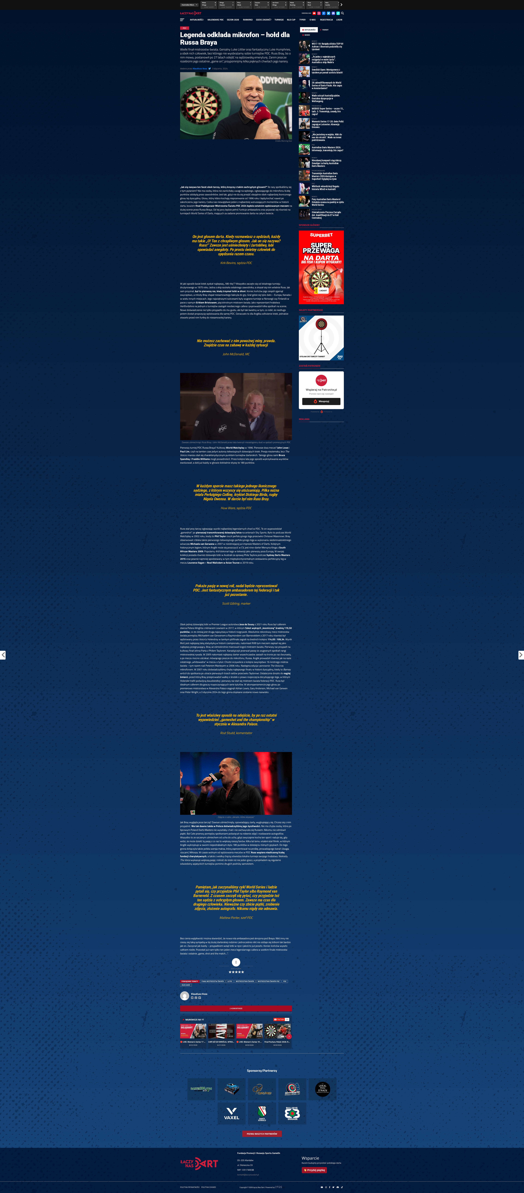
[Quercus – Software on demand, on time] (280, 1187)
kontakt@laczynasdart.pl (248, 1174)
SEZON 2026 (233, 19)
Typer (302, 19)
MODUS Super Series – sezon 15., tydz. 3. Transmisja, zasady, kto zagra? (328, 111)
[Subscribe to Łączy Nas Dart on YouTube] (281, 1019)
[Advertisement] (236, 165)
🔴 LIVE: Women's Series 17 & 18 (193, 1042)
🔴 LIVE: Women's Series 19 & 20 (249, 1042)
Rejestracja (326, 19)
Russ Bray (186, 985)
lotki (229, 981)
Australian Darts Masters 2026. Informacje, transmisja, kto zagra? (327, 149)
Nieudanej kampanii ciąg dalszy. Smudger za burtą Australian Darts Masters (327, 163)
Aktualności (196, 19)
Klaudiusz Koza (200, 68)
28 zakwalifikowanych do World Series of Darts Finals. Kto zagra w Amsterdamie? (327, 85)
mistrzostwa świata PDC (269, 981)
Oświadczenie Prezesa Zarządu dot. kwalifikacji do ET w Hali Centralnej (326, 215)
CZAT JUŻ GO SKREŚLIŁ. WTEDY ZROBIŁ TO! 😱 (221, 1042)
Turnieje (279, 19)
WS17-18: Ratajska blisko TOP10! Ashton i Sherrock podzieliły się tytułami (327, 46)
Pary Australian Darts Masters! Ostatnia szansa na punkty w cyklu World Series (328, 202)
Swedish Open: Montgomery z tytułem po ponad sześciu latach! (327, 71)
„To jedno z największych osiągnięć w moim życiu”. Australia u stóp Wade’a (324, 59)
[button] (183, 1036)
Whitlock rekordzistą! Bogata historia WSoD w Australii (325, 187)
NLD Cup (291, 19)
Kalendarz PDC (216, 19)
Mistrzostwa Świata (245, 981)
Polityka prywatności (190, 1187)
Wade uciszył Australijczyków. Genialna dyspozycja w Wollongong (326, 98)
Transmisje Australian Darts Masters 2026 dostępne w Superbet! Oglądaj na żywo (325, 176)
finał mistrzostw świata (213, 981)
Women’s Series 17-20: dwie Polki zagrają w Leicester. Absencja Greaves (328, 124)
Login (339, 19)
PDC (284, 981)
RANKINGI (248, 19)
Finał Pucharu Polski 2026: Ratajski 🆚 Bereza (277, 1042)
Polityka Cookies (208, 1187)
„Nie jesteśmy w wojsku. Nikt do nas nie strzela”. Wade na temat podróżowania (327, 137)
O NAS (313, 19)
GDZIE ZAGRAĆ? (263, 19)
